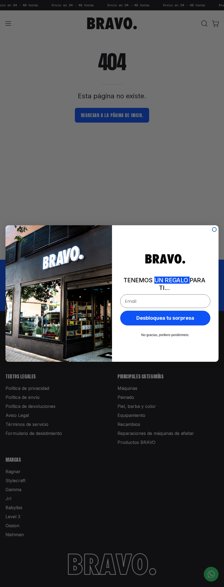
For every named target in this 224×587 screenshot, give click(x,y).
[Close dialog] (214, 229)
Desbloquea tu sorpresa (165, 318)
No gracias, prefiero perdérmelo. (165, 335)
